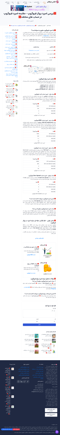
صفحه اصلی (49, 25)
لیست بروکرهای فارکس (24, 367)
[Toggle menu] (57, 432)
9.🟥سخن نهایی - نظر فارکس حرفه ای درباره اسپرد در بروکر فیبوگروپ (12, 58)
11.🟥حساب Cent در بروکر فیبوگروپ (12, 65)
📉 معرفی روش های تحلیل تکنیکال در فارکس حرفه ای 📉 (29, 341)
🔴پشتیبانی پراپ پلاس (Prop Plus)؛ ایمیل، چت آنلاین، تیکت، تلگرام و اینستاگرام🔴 (7, 381)
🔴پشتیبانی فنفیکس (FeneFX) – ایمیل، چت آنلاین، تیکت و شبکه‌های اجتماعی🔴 (7, 400)
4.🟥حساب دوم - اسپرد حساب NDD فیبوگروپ (12, 41)
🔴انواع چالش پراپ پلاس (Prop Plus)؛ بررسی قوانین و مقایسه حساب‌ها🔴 (7, 372)
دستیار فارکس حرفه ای (7, 3)
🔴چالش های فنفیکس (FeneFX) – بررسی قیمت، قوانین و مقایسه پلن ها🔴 (7, 410)
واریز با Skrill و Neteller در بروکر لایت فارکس (46, 335)
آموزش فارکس (18, 3)
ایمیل (37, 319)
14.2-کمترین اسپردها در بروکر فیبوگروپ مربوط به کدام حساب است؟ (12, 75)
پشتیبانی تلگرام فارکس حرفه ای (50, 415)
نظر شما (54, 308)
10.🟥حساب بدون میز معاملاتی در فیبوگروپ (11, 62)
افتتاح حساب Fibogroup (34, 50)
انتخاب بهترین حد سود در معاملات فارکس (29, 345)
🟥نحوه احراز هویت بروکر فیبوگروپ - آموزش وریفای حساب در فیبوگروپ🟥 (9, 96)
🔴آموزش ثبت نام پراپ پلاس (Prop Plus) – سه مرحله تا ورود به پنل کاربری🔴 (7, 390)
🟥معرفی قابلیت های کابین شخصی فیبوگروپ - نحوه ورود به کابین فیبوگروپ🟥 (9, 107)
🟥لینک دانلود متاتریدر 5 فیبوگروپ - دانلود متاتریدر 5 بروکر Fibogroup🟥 (9, 85)
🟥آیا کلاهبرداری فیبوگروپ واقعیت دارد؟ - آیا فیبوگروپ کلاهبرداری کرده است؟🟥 (10, 114)
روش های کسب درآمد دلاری (37, 375)
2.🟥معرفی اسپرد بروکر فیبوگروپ (11, 36)
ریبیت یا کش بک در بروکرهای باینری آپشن (29, 351)
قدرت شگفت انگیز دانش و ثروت (7, 429)
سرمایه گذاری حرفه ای (25, 3)
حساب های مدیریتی (39, 373)
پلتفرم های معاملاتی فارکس (24, 375)
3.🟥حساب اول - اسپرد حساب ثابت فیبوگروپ (12, 38)
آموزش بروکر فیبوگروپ (41, 25)
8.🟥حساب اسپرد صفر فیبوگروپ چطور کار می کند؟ (11, 54)
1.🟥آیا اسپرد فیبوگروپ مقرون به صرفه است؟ (11, 33)
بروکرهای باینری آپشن (36, 3)
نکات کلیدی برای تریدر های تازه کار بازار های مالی (46, 340)
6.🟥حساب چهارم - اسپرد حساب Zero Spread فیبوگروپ (11, 47)
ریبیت (30, 2)
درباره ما (12, 3)
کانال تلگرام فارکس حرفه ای (50, 410)
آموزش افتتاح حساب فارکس (23, 371)
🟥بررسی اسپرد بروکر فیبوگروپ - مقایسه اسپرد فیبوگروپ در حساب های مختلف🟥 (10, 101)
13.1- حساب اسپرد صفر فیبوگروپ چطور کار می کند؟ (11, 71)
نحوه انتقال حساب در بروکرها (37, 369)
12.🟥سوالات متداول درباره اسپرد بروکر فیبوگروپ (11, 68)
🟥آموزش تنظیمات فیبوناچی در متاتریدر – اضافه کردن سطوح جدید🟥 (46, 352)
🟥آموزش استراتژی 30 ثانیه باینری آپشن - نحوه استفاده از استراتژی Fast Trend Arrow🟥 (46, 346)
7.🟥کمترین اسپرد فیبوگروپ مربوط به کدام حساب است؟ (11, 51)
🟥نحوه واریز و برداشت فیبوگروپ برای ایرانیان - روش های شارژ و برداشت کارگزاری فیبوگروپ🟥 (9, 90)
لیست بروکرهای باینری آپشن (23, 369)
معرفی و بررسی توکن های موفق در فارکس (29, 335)
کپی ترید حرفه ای (39, 371)
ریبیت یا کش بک (40, 367)
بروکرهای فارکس (44, 3)
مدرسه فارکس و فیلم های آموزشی (38, 377)
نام (55, 319)
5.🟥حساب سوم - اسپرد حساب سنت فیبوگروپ (11, 44)
